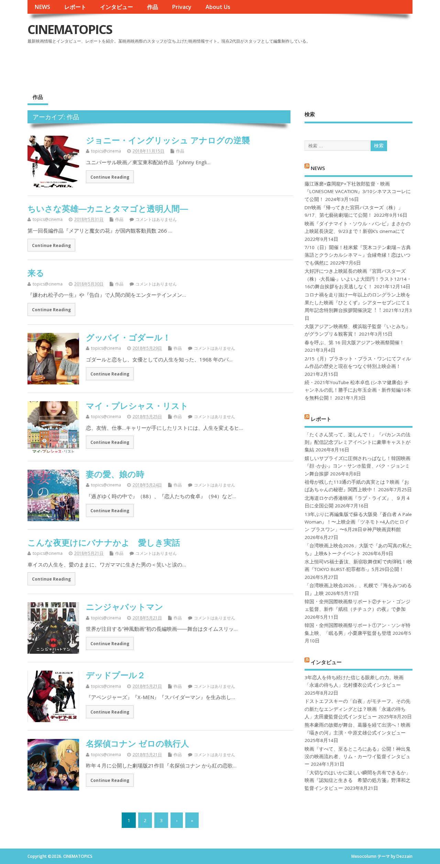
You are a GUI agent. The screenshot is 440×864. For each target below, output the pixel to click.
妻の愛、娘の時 (115, 474)
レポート (75, 7)
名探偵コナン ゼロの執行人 (137, 743)
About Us (218, 7)
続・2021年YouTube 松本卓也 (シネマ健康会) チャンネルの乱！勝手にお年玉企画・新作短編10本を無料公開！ (358, 390)
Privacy (181, 7)
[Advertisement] (281, 64)
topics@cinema (106, 151)
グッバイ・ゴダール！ (128, 337)
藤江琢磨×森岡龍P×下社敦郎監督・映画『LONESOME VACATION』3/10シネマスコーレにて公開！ (358, 191)
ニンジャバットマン (124, 606)
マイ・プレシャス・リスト (137, 405)
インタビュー (116, 7)
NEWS (42, 7)
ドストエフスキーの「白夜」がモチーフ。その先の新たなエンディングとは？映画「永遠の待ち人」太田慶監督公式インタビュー (357, 709)
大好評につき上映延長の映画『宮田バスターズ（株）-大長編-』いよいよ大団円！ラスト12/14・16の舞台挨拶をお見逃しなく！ (358, 279)
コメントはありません (156, 219)
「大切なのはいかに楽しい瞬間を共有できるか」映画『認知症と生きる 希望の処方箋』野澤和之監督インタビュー (357, 780)
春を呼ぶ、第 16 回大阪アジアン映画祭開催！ (354, 342)
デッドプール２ (115, 675)
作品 (152, 7)
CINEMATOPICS (70, 29)
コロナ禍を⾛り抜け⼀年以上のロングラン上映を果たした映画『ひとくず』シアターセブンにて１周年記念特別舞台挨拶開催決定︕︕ (357, 302)
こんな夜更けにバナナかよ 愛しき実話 (104, 542)
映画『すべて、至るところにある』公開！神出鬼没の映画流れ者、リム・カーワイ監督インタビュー (357, 756)
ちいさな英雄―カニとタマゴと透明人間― (108, 208)
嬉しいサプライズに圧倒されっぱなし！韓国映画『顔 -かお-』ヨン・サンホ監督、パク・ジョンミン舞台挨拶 (357, 466)
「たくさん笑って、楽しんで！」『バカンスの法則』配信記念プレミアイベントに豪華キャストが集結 (357, 442)
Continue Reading (109, 177)
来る (36, 272)
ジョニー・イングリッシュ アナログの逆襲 (168, 140)
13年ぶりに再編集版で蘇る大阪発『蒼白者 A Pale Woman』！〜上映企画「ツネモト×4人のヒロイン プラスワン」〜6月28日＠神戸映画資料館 (358, 522)
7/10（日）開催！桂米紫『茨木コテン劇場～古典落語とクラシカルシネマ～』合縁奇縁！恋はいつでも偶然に (358, 255)
